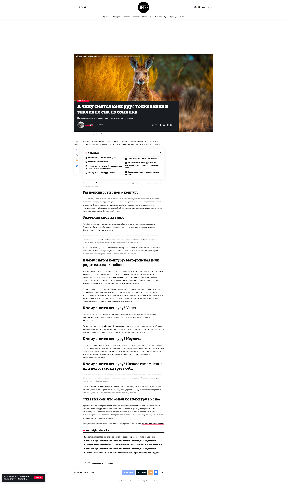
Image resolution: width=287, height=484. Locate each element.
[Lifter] (143, 7)
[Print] (171, 125)
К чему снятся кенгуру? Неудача (142, 159)
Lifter (96, 183)
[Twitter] (82, 7)
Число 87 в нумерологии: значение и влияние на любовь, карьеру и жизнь (120, 449)
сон (93, 463)
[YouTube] (85, 7)
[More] (174, 125)
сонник (99, 463)
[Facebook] (80, 7)
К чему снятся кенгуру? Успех (101, 173)
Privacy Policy (9, 479)
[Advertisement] (143, 36)
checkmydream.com (113, 326)
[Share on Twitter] (164, 125)
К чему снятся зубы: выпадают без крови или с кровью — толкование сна (119, 437)
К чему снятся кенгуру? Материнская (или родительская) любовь (104, 167)
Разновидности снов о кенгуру (102, 158)
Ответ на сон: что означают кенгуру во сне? (142, 173)
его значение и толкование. (153, 424)
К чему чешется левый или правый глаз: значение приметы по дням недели (121, 453)
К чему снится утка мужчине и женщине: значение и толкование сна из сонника (124, 445)
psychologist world (91, 317)
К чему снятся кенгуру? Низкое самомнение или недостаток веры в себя (141, 165)
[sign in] (76, 7)
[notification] (195, 7)
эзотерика (108, 463)
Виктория (89, 125)
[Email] (167, 125)
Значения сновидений (98, 162)
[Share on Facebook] (160, 125)
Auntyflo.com (119, 277)
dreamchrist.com (98, 387)
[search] (199, 7)
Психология (83, 100)
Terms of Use (23, 479)
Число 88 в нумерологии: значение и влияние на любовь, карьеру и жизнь (120, 441)
